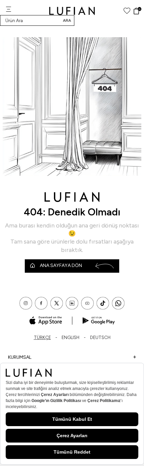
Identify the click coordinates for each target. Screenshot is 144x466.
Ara (67, 20)
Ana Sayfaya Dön (61, 265)
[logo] (72, 11)
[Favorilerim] (127, 11)
